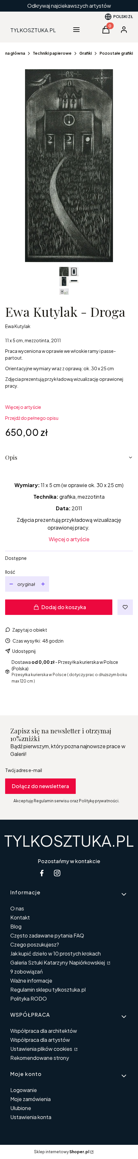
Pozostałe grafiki (116, 53)
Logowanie (23, 1090)
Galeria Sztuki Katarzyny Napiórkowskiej (58, 962)
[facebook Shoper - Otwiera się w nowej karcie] (42, 873)
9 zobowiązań (26, 971)
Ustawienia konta (30, 1117)
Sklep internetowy (61, 1151)
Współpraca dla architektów (43, 1030)
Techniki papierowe (52, 53)
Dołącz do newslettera (40, 786)
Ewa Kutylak (17, 326)
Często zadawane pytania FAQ (47, 935)
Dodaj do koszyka (63, 607)
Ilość (10, 572)
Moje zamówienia (30, 1099)
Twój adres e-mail (23, 770)
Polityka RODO (28, 998)
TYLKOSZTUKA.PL (69, 840)
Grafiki (85, 53)
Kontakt (20, 917)
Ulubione (20, 1108)
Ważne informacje (31, 980)
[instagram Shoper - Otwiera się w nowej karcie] (57, 873)
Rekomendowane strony (39, 1057)
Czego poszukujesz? (34, 944)
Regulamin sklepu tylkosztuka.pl (48, 989)
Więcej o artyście (23, 407)
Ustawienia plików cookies (41, 1048)
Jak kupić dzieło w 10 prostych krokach (55, 953)
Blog (16, 926)
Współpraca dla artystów (40, 1039)
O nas (17, 908)
